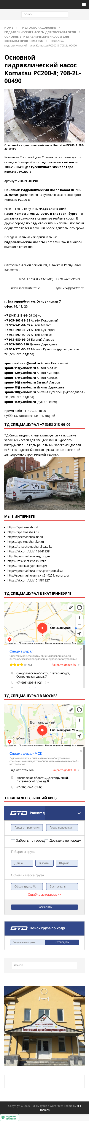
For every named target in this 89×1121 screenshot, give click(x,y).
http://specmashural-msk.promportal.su (35, 571)
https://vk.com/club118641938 (29, 551)
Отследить (62, 942)
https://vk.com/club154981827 (29, 580)
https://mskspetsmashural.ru (27, 561)
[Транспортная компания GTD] (10, 809)
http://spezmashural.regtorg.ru (29, 556)
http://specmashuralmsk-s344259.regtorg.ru (38, 575)
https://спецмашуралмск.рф (27, 566)
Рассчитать (45, 907)
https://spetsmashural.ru (24, 527)
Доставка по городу (59, 840)
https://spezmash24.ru (23, 532)
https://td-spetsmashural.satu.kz (30, 546)
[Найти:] (44, 14)
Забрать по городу (30, 840)
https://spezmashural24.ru (26, 542)
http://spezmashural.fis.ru (25, 537)
